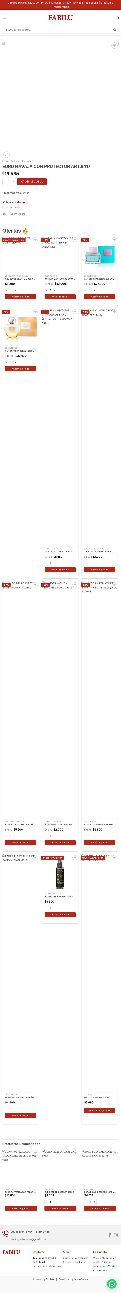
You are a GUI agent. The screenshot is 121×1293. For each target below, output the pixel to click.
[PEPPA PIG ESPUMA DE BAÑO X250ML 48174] (20, 973)
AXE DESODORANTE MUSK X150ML (20, 279)
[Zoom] (6, 155)
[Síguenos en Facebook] (110, 1235)
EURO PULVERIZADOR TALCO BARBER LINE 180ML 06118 (21, 1192)
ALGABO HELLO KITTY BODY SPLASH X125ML (20, 824)
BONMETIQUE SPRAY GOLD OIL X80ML (60, 896)
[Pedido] (117, 17)
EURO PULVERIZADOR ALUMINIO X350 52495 (100, 1192)
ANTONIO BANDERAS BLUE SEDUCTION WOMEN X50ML (99, 279)
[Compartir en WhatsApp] (4, 214)
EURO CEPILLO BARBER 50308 (59, 1192)
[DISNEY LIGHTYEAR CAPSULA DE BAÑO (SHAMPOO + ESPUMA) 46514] (60, 427)
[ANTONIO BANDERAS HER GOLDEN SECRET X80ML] (20, 327)
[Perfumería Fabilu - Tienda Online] (60, 17)
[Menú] (4, 18)
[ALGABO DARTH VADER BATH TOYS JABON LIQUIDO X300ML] (99, 700)
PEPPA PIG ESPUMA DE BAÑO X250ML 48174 (20, 1097)
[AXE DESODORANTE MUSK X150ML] (20, 255)
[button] (112, 1284)
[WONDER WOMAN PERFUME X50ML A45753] (60, 700)
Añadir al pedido (32, 181)
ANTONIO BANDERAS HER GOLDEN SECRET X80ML (20, 351)
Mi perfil (97, 1258)
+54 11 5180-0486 (39, 1231)
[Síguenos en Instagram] (116, 1235)
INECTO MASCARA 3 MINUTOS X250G (99, 1097)
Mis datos (107, 1258)
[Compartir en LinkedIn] (23, 214)
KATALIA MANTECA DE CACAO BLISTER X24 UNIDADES (60, 279)
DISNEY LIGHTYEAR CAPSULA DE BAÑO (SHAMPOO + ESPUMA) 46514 (60, 551)
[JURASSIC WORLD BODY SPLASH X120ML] (99, 427)
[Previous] (2, 1184)
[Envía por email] (15, 214)
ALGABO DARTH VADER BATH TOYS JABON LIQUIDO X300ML (99, 824)
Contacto (80, 1262)
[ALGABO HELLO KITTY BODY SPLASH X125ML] (20, 700)
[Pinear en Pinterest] (19, 214)
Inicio (5, 161)
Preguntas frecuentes (15, 192)
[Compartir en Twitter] (12, 214)
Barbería (15, 161)
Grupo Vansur (81, 1279)
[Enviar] (115, 30)
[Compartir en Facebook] (8, 214)
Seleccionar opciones (99, 1110)
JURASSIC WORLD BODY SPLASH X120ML (99, 551)
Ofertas (73, 1258)
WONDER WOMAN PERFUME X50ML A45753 (60, 824)
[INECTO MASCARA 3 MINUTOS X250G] (99, 973)
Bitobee (50, 1279)
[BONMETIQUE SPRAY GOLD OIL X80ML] (60, 872)
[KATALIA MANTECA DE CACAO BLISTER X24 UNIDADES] (60, 255)
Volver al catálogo (14, 202)
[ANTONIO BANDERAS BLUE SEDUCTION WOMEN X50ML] (99, 255)
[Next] (118, 1184)
